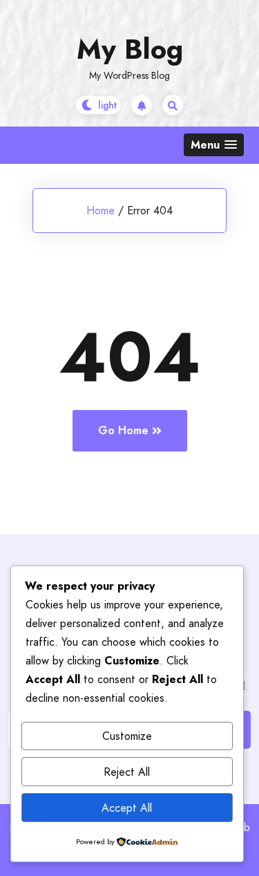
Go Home (123, 430)
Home (100, 210)
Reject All (127, 772)
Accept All (127, 808)
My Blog (130, 49)
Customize (127, 736)
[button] (214, 144)
